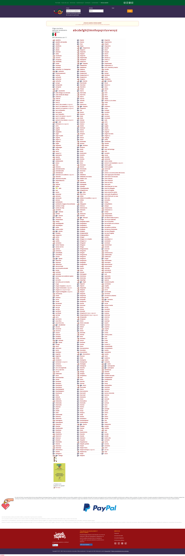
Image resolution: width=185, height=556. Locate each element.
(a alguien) (63, 286)
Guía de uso (65, 3)
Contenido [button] (95, 3)
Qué (113, 8)
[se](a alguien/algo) (63, 290)
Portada (57, 3)
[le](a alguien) (64, 104)
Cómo (67, 8)
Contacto (87, 3)
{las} (63, 69)
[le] (58, 102)
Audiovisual (80, 3)
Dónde (91, 8)
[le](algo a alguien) (88, 313)
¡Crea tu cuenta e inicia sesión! (92, 23)
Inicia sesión (104, 3)
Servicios (72, 3)
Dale (130, 11)
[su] (86, 239)
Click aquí (57, 487)
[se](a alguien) (62, 124)
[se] (60, 118)
